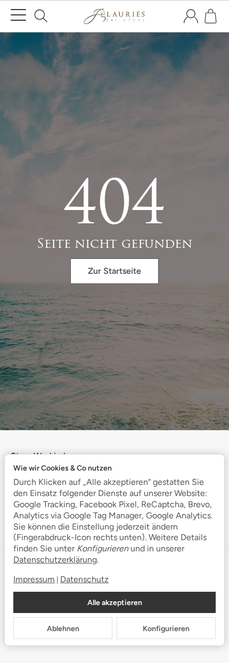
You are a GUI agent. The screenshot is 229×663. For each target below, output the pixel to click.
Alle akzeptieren (114, 602)
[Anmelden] (191, 16)
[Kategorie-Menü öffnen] (18, 15)
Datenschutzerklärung (55, 560)
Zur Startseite (114, 271)
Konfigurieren (166, 628)
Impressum (34, 579)
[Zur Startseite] (114, 16)
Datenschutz (84, 579)
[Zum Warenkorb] (210, 16)
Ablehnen (63, 628)
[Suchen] (41, 16)
